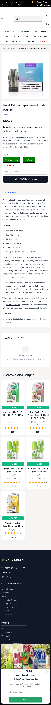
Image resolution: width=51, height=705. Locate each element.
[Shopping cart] (47, 24)
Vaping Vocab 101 (8, 632)
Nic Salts (42, 301)
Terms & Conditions (9, 611)
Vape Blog (5, 629)
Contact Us (5, 593)
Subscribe (25, 700)
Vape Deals (5, 640)
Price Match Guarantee (10, 600)
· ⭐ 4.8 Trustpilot (43, 5)
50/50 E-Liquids (13, 305)
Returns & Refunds (8, 607)
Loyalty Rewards (7, 589)
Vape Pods (11, 48)
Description (10, 192)
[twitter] (11, 576)
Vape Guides (6, 636)
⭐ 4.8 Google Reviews (40, 2)
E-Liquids (32, 252)
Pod (24, 155)
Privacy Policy (6, 614)
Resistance (7, 155)
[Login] (46, 15)
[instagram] (7, 576)
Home (3, 48)
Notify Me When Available (25, 179)
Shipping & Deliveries (9, 604)
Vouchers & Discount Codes (12, 643)
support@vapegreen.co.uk (14, 568)
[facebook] (2, 576)
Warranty (4, 596)
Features (29, 192)
